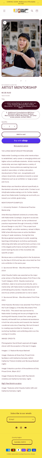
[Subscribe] (32, 419)
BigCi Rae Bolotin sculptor (12, 383)
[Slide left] (16, 80)
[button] (4, 10)
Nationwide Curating (17, 454)
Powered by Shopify (29, 454)
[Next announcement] (38, 2)
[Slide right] (25, 80)
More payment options (21, 146)
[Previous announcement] (4, 2)
